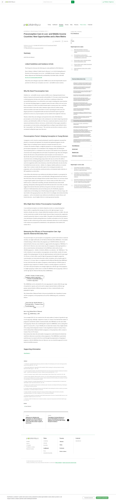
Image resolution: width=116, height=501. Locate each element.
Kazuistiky (46, 445)
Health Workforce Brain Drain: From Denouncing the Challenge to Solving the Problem (82, 127)
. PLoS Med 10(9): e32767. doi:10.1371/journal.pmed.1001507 (45, 45)
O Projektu (28, 445)
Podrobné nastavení (88, 497)
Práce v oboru (83, 24)
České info (66, 41)
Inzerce (27, 443)
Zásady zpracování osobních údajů (69, 462)
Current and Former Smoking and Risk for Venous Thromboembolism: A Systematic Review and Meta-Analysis (81, 109)
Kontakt (28, 441)
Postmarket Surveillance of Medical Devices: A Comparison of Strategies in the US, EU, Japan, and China (82, 113)
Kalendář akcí (78, 441)
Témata (66, 24)
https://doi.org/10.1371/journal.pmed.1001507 (34, 48)
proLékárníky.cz (27, 31)
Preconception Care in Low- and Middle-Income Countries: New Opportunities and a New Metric (82, 121)
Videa (71, 24)
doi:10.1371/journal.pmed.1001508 (33, 77)
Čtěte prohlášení (58, 462)
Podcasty (76, 24)
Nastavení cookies (30, 449)
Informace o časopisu (77, 155)
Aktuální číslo (75, 152)
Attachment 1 (27, 353)
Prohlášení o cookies (30, 447)
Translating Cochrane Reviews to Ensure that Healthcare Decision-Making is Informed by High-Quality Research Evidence (56, 419)
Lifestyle (45, 443)
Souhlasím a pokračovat (102, 497)
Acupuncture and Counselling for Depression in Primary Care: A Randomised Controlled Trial (82, 95)
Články (49, 24)
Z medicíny (46, 441)
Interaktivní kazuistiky (48, 453)
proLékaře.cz (8, 2)
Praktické (90, 24)
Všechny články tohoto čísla (78, 79)
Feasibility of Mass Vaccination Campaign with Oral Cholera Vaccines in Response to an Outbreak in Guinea (82, 117)
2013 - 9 (46, 31)
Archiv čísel (75, 149)
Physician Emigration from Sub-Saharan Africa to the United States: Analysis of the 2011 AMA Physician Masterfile (82, 91)
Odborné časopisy (34, 31)
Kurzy (45, 451)
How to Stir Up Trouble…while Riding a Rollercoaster (80, 124)
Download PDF (57, 41)
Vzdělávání (54, 24)
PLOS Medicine (41, 31)
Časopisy (61, 24)
